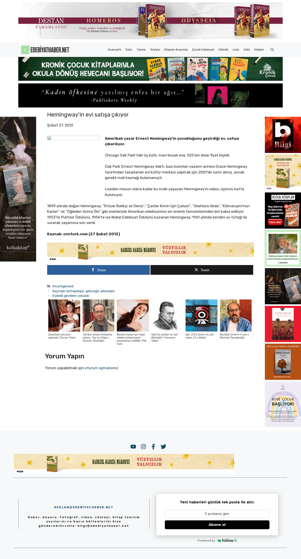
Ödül (247, 49)
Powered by (206, 540)
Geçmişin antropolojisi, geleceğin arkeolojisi (83, 291)
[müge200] (283, 227)
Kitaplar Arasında (176, 49)
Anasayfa (114, 49)
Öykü (128, 49)
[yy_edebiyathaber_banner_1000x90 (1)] (150, 260)
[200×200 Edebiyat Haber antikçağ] (283, 303)
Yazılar (141, 49)
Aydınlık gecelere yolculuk (70, 296)
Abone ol (217, 525)
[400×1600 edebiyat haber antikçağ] (18, 260)
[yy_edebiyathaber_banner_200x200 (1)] (283, 189)
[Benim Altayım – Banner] (283, 378)
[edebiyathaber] (150, 106)
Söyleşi (155, 49)
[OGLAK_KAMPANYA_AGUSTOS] (283, 341)
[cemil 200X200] (283, 265)
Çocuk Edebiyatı (203, 49)
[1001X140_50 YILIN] (150, 38)
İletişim (259, 49)
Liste (236, 49)
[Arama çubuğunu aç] (272, 49)
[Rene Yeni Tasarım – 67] (283, 425)
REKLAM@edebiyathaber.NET (83, 507)
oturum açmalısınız (101, 368)
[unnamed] (283, 151)
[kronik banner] (150, 79)
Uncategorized (62, 286)
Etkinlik (223, 49)
